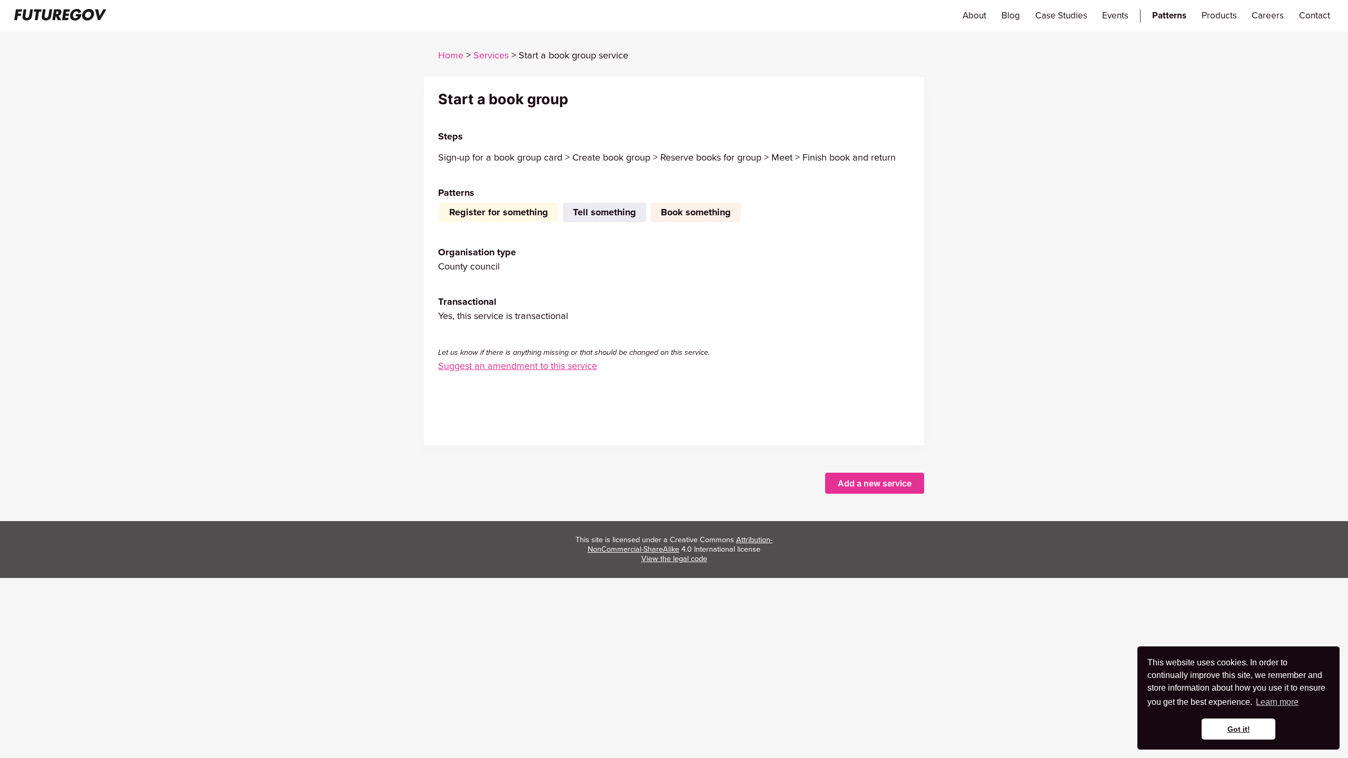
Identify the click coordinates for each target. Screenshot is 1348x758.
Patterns (1169, 15)
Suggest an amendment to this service (517, 366)
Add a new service (874, 483)
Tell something (604, 212)
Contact (1314, 15)
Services (491, 55)
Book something (696, 212)
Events (1115, 15)
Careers (1268, 15)
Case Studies (1061, 15)
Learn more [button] (1277, 701)
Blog (1011, 15)
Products (1219, 15)
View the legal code (674, 558)
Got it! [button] (1238, 729)
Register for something (498, 212)
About (974, 15)
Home (450, 55)
